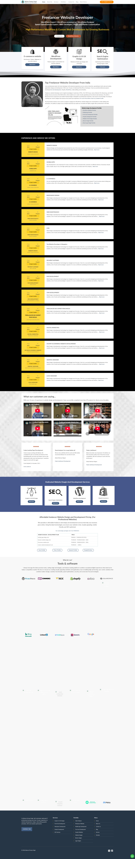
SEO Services (57, 832)
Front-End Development (60, 823)
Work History (83, 2)
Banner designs (78, 838)
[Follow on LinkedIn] (109, 851)
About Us (98, 823)
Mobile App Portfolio (87, 112)
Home (43, 2)
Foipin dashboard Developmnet (62, 461)
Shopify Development (59, 829)
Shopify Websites (79, 832)
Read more (96, 149)
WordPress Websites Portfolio (89, 110)
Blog (77, 2)
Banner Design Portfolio (88, 120)
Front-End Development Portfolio (90, 114)
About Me (49, 2)
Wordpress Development (60, 826)
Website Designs (78, 835)
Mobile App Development (80, 826)
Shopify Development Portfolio (89, 116)
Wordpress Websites (79, 823)
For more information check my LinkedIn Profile (91, 98)
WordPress (69, 89)
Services (56, 2)
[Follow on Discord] (112, 851)
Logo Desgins (78, 840)
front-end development (55, 89)
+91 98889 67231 (106, 2)
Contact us (98, 826)
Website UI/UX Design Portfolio (90, 118)
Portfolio (98, 835)
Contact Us (71, 2)
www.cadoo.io (27, 466)
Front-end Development (80, 829)
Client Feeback (78, 820)
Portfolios (63, 2)
